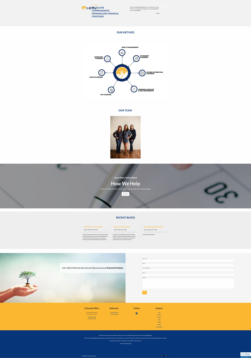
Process (159, 315)
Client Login (165, 13)
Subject (148, 272)
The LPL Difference (164, 6)
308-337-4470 (114, 312)
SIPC (150, 335)
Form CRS (128, 343)
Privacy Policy (159, 327)
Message (148, 277)
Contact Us (165, 9)
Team (159, 312)
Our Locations (158, 9)
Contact (159, 322)
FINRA (147, 335)
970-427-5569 (92, 318)
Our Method (165, 3)
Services (159, 317)
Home (152, 3)
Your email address (150, 268)
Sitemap (159, 324)
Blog (157, 6)
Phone (147, 263)
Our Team (158, 3)
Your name (148, 258)
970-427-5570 (92, 317)
